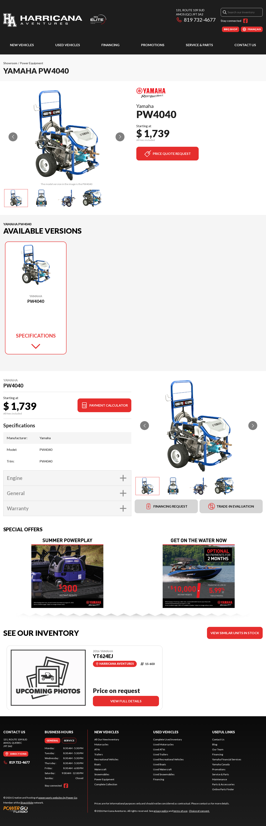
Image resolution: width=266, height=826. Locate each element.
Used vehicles (165, 732)
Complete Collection (105, 784)
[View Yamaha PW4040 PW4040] (16, 198)
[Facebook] (245, 20)
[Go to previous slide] (13, 136)
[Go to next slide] (120, 136)
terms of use (180, 810)
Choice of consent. (199, 810)
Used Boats (159, 764)
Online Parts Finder (223, 789)
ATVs (97, 749)
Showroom (10, 63)
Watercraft (100, 769)
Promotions (152, 45)
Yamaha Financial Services (226, 759)
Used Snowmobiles (164, 774)
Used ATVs (159, 749)
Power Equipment (31, 63)
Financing (110, 45)
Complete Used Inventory (167, 739)
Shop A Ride (26, 802)
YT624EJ (103, 656)
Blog (214, 744)
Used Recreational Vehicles (168, 759)
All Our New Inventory (106, 739)
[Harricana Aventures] (55, 20)
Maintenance (219, 779)
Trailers (98, 754)
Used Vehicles (67, 45)
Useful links (223, 732)
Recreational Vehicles (106, 759)
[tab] (52, 740)
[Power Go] (40, 809)
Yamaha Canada (221, 764)
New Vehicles (22, 45)
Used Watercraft (162, 769)
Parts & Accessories (223, 784)
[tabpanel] (64, 763)
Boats (97, 764)
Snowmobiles (101, 774)
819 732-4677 (200, 20)
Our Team (217, 749)
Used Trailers (160, 754)
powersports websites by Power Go (57, 797)
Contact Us (245, 45)
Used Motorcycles (163, 744)
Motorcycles (101, 744)
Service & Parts (199, 45)
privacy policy (161, 810)
